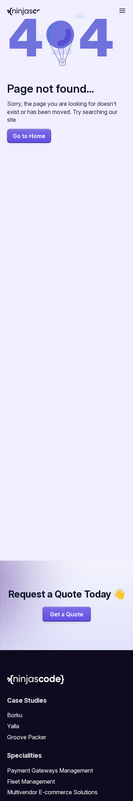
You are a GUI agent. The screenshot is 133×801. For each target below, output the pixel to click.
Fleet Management (31, 781)
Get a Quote (66, 614)
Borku (14, 715)
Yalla (13, 726)
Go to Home (29, 136)
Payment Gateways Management (50, 770)
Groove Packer (26, 737)
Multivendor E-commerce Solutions (52, 792)
